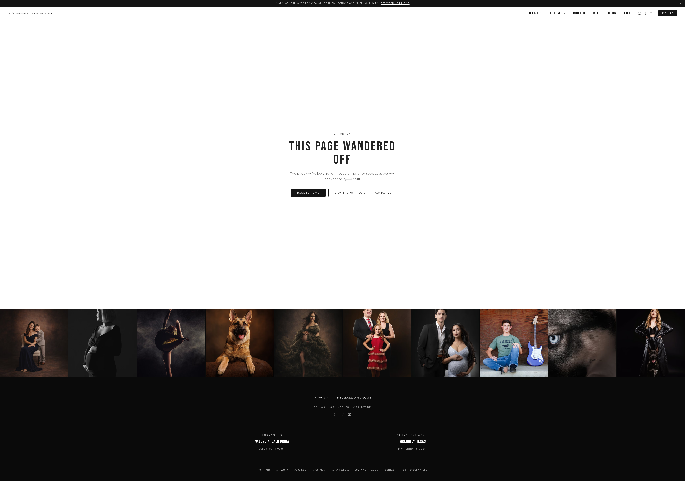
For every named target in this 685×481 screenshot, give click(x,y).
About (628, 13)
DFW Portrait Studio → (413, 449)
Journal (612, 13)
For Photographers (414, 470)
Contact (390, 470)
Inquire (667, 13)
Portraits (534, 13)
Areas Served (340, 470)
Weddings (556, 13)
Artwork (282, 470)
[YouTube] (651, 13)
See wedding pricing (395, 3)
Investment (319, 470)
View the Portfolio (350, 192)
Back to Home (308, 192)
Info (596, 13)
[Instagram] (639, 13)
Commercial (579, 13)
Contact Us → (384, 192)
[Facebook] (645, 13)
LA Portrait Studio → (272, 449)
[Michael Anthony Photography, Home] (30, 13)
